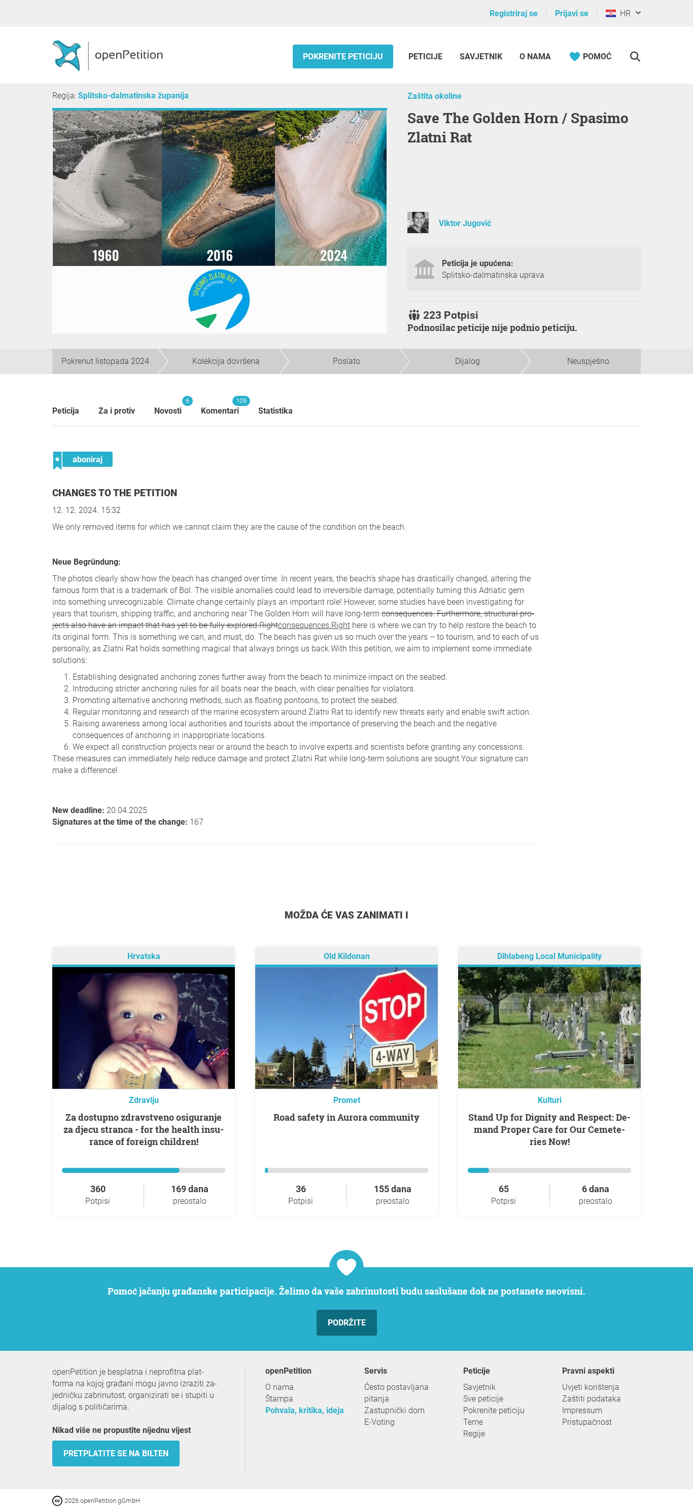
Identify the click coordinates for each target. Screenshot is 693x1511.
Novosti (168, 406)
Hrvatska (143, 956)
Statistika (275, 411)
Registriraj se (514, 13)
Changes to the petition (114, 493)
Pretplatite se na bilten (115, 1453)
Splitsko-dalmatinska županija (133, 95)
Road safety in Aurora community (346, 1117)
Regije (474, 1434)
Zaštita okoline (434, 96)
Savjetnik (481, 56)
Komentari (220, 406)
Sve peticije (483, 1399)
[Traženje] (635, 56)
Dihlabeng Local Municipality (549, 956)
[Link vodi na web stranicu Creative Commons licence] (58, 1500)
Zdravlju (144, 1100)
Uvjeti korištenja (590, 1387)
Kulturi (550, 1100)
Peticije (426, 56)
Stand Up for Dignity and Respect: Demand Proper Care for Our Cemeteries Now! (549, 1129)
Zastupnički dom (394, 1410)
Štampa (279, 1399)
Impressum (582, 1410)
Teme (473, 1422)
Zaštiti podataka (591, 1399)
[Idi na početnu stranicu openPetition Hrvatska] (108, 55)
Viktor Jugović (465, 223)
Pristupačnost (587, 1422)
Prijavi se (571, 13)
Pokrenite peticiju (343, 56)
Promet (346, 1100)
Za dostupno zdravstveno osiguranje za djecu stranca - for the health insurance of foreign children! (143, 1129)
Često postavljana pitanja (396, 1393)
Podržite (347, 1323)
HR (623, 13)
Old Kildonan (347, 956)
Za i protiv (116, 411)
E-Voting (379, 1422)
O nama (535, 56)
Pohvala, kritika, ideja (304, 1410)
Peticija (65, 411)
